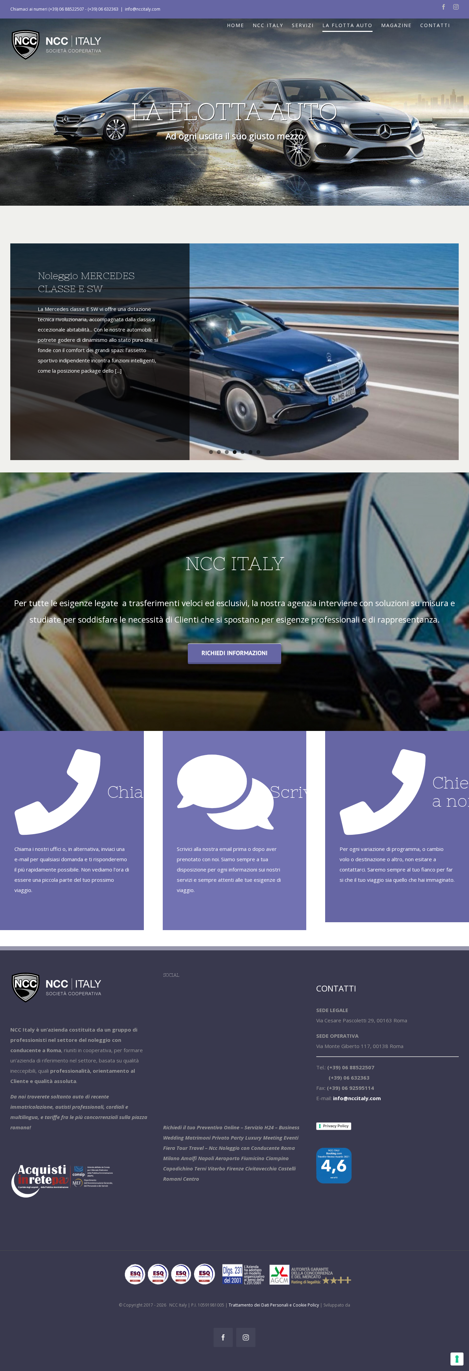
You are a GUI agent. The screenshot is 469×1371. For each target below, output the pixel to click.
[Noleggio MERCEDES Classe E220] (234, 351)
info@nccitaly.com (142, 9)
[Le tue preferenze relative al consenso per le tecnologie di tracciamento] (457, 1359)
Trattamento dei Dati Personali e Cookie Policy (274, 1305)
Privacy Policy (335, 1125)
